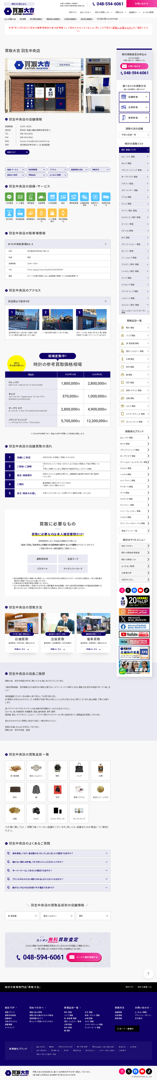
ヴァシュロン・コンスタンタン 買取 (133, 311)
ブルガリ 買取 (125, 517)
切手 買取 (130, 382)
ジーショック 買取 (129, 257)
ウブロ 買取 (126, 196)
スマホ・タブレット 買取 (135, 413)
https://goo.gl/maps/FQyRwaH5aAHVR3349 (45, 269)
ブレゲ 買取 (126, 277)
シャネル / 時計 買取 (130, 271)
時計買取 (23, 19)
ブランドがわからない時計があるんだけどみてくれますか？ (37, 879)
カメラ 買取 (130, 406)
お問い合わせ (134, 66)
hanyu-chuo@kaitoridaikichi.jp (35, 141)
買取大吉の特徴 (35, 1012)
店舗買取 (21, 639)
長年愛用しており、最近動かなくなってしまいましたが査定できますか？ (42, 853)
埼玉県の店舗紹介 (70, 19)
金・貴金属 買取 (132, 343)
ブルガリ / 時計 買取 (130, 264)
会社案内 (138, 1018)
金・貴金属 (12, 915)
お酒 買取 (130, 359)
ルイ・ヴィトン (41, 1050)
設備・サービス (12, 169)
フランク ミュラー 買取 (131, 244)
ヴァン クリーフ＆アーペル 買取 (132, 523)
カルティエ (77, 1050)
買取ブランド (10, 1012)
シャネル (133, 1047)
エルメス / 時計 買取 (130, 304)
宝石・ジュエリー (50, 915)
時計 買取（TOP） (128, 149)
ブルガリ (122, 1050)
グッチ (66, 1050)
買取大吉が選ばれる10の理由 (41, 1015)
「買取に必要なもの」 (122, 27)
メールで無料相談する (87, 957)
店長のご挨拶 (12, 175)
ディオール (55, 1050)
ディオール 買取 (126, 486)
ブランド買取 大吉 (10, 19)
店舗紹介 (8, 1018)
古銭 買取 (130, 398)
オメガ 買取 (126, 163)
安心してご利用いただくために (41, 1021)
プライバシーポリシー (143, 1015)
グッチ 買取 (124, 492)
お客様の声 (126, 572)
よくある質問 (148, 12)
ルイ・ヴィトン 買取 (127, 480)
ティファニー (90, 1050)
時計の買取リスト (129, 559)
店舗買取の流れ (77, 169)
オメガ (12, 393)
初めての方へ (85, 12)
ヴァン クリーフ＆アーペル (46, 1054)
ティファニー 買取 (127, 504)
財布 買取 (130, 366)
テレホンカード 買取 (134, 421)
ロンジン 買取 (127, 250)
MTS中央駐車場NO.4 (20, 244)
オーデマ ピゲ (15, 408)
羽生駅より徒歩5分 (19, 301)
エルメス (122, 1047)
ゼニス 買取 (126, 203)
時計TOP (72, 12)
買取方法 (95, 169)
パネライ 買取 (127, 183)
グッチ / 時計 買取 (129, 210)
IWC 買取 (125, 237)
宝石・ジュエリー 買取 (135, 351)
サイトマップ (9, 1027)
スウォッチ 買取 (128, 284)
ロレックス (14, 382)
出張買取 (57, 639)
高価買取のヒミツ (36, 1018)
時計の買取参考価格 (130, 552)
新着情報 (8, 1024)
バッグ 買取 (130, 335)
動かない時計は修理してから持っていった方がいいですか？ (37, 861)
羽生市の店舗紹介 (87, 19)
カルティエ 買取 (126, 498)
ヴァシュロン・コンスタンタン (103, 1047)
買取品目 (32, 175)
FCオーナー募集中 (125, 1028)
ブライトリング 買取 (129, 291)
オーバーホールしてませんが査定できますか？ (32, 870)
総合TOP (10, 1007)
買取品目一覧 (71, 1007)
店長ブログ (11, 152)
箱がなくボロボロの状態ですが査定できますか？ (33, 887)
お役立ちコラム (127, 579)
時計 (81, 915)
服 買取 (129, 374)
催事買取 (93, 639)
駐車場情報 (33, 169)
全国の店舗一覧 (128, 134)
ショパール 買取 (128, 298)
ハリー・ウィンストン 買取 (130, 511)
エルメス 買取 (125, 468)
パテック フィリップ (18, 419)
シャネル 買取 (125, 474)
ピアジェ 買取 (127, 230)
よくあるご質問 (55, 175)
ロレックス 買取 (128, 156)
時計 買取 (130, 327)
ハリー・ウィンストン (107, 1050)
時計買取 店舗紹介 (36, 19)
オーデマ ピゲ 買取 (129, 176)
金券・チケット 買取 (133, 390)
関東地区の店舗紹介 (53, 19)
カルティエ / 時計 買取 (131, 217)
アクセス (53, 169)
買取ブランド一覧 (129, 530)
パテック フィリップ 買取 (131, 170)
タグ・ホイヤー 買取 (129, 190)
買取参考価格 (10, 1015)
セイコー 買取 (127, 223)
